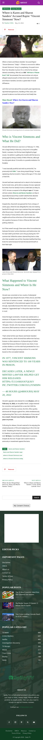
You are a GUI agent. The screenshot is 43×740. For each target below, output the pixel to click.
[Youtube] (34, 722)
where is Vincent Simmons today (13, 458)
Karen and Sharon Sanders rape (12, 452)
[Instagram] (15, 722)
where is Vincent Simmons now (12, 455)
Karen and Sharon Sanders (17, 449)
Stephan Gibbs (9, 23)
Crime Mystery (16, 9)
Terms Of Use (7, 576)
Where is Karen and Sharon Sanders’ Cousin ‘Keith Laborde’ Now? (32, 484)
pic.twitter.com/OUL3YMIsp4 (21, 385)
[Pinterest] (21, 722)
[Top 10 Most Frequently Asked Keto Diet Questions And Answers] (8, 595)
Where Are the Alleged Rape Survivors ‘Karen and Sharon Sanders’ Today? (11, 484)
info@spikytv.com (26, 707)
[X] (27, 722)
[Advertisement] (21, 528)
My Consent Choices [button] (21, 506)
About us (5, 569)
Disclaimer (6, 562)
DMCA (4, 566)
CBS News (6, 9)
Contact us (6, 573)
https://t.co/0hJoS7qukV (18, 381)
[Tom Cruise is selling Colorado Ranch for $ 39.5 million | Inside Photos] (8, 617)
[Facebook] (9, 722)
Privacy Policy (7, 580)
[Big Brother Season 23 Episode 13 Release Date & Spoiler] (8, 605)
